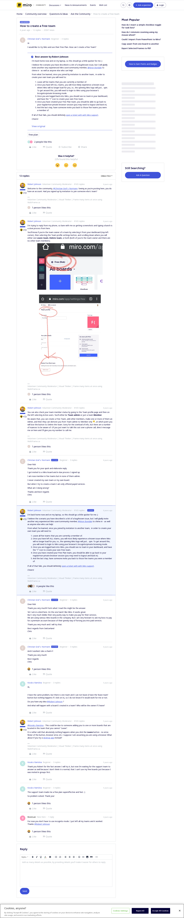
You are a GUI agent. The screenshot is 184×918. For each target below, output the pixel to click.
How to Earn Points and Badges (143, 64)
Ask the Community (80, 13)
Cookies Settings (120, 910)
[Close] (180, 911)
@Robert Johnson (55, 701)
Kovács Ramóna (34, 682)
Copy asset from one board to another (140, 44)
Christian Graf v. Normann (38, 39)
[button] (143, 5)
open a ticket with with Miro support (82, 115)
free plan (33, 134)
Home (19, 13)
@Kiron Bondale (95, 67)
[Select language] (129, 5)
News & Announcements (76, 5)
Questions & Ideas (58, 13)
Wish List (103, 5)
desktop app (48, 737)
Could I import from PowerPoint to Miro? (141, 39)
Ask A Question (143, 175)
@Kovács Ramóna (35, 725)
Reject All (140, 910)
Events (93, 5)
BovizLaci (31, 817)
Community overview (36, 13)
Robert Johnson (34, 184)
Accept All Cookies (160, 910)
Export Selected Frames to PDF (136, 48)
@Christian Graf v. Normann (65, 188)
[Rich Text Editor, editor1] (66, 873)
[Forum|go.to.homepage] (31, 5)
